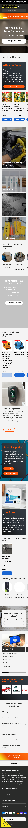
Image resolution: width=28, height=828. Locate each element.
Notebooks (9, 468)
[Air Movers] (7, 257)
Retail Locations (8, 663)
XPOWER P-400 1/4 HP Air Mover (19, 353)
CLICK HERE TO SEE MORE (14, 303)
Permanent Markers (11, 473)
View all (4, 59)
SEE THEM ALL (14, 86)
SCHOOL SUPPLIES (14, 45)
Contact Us (6, 666)
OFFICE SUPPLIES (14, 40)
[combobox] (14, 10)
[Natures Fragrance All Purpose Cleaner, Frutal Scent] (7, 97)
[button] (22, 6)
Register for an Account (10, 653)
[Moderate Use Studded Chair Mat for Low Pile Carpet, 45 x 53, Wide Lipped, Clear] (7, 548)
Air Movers (7, 265)
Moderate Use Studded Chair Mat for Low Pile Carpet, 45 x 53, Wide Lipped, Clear (6, 561)
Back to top (14, 763)
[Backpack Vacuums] (19, 257)
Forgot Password (8, 656)
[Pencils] (19, 587)
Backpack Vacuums (19, 266)
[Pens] (7, 587)
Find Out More (9, 429)
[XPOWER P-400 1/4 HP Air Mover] (19, 345)
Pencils (19, 595)
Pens (7, 595)
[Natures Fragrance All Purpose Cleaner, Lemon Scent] (19, 97)
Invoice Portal (7, 660)
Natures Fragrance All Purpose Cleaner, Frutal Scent (7, 107)
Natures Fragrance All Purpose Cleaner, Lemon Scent (19, 107)
